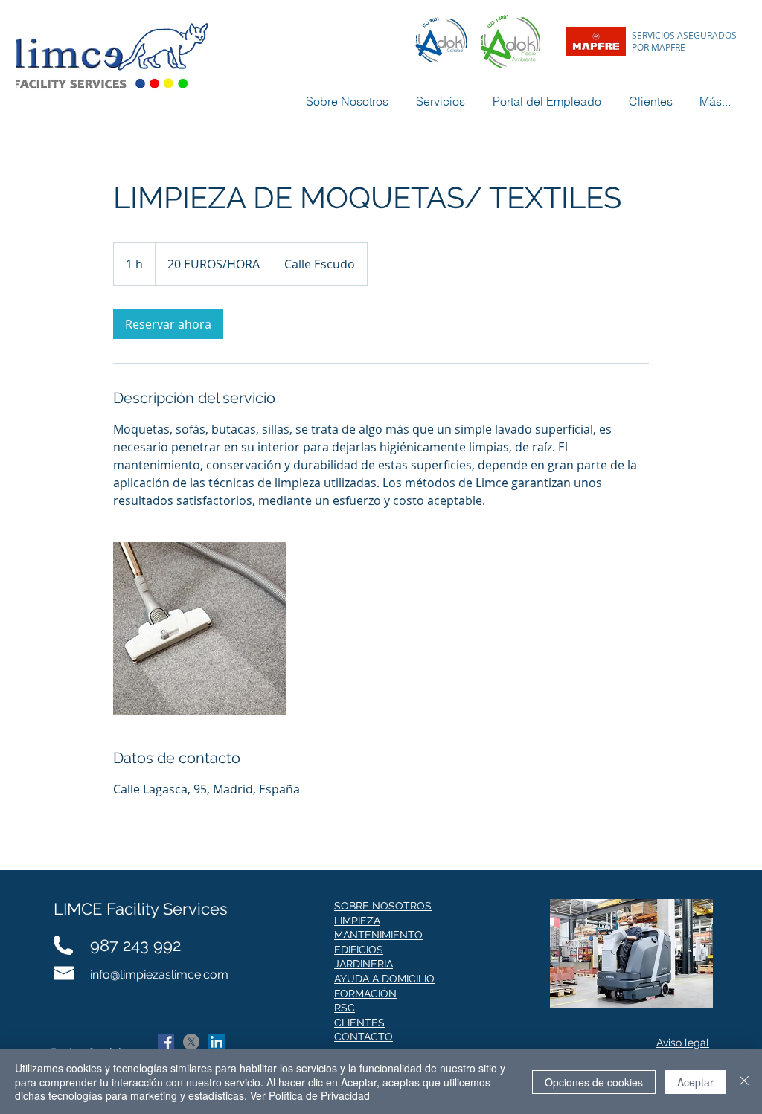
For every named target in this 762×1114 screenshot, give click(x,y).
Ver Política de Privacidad (310, 1095)
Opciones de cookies (594, 1082)
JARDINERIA (363, 964)
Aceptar (695, 1082)
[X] (191, 1042)
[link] (168, 324)
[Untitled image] (199, 628)
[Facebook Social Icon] (166, 1042)
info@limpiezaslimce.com (159, 974)
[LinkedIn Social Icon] (216, 1042)
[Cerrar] (744, 1081)
